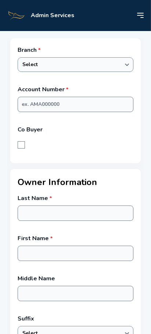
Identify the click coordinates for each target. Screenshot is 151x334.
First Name (35, 238)
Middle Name (36, 279)
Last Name (35, 198)
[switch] (21, 145)
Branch (29, 50)
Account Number (43, 89)
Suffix (26, 319)
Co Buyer (30, 130)
